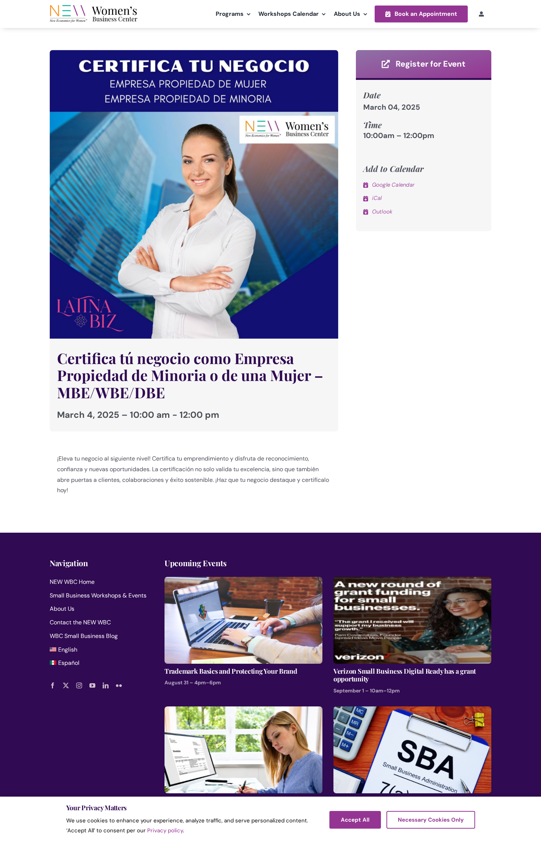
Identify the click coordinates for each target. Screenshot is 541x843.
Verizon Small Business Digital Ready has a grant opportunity (404, 675)
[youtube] (92, 685)
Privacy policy (165, 830)
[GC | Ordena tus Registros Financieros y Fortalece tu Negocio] (243, 711)
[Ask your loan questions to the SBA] (412, 711)
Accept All (355, 819)
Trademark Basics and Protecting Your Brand (231, 671)
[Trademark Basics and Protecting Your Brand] (243, 582)
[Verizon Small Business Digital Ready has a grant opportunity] (412, 582)
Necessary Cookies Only (431, 819)
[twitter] (66, 685)
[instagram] (79, 685)
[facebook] (53, 685)
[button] (421, 14)
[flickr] (119, 685)
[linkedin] (106, 685)
